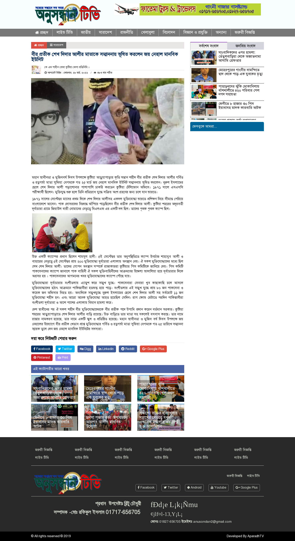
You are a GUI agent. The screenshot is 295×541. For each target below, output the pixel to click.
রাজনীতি (126, 32)
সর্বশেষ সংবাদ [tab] (209, 46)
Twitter (66, 349)
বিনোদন (169, 32)
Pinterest (43, 358)
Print (64, 358)
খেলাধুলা (148, 32)
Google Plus (155, 349)
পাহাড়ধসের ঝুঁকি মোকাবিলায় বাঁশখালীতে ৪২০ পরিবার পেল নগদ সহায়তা (157, 391)
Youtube (220, 488)
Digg (87, 349)
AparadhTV (255, 536)
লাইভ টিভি (65, 32)
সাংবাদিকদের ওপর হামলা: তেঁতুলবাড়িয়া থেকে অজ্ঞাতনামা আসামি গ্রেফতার (54, 393)
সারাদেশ (105, 32)
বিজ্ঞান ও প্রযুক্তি (195, 32)
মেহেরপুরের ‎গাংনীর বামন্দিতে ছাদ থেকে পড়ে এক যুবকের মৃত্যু (105, 393)
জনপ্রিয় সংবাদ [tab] (245, 46)
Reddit (129, 349)
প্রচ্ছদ (43, 32)
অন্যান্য (221, 32)
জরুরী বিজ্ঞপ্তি (245, 32)
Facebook (42, 349)
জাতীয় (86, 32)
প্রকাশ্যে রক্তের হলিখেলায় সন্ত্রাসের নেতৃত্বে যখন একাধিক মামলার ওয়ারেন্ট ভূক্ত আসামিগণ (158, 420)
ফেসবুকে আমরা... (204, 126)
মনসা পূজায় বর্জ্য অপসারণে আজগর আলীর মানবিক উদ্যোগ (106, 422)
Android (195, 488)
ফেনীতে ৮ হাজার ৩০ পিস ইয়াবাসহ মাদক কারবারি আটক (52, 422)
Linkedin (107, 349)
